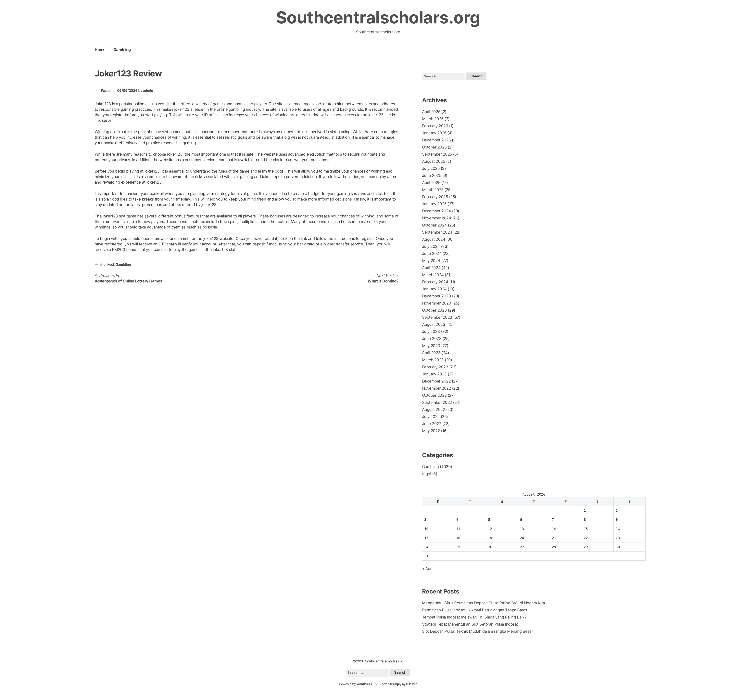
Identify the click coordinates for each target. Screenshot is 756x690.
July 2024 (431, 246)
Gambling (122, 49)
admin (148, 90)
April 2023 (431, 352)
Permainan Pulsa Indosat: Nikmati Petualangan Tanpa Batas (474, 610)
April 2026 (431, 111)
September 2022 (437, 402)
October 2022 (434, 395)
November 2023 (436, 303)
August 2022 (433, 409)
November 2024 (436, 218)
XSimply (395, 684)
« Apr (427, 568)
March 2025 (433, 189)
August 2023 (433, 324)
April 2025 (431, 182)
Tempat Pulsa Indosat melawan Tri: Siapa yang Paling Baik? (474, 617)
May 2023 (431, 345)
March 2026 (433, 118)
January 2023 (434, 374)
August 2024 (433, 239)
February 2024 (435, 282)
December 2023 (436, 296)
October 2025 (434, 147)
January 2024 (434, 289)
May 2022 (431, 430)
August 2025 (433, 161)
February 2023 (435, 367)
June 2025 (431, 175)
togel (426, 473)
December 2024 (436, 211)
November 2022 (436, 388)
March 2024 (433, 274)
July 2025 (431, 168)
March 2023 (433, 360)
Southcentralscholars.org (378, 17)
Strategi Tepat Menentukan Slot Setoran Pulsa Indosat (470, 624)
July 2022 (431, 416)
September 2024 (437, 232)
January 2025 (434, 204)
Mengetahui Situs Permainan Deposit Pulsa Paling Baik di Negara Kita (483, 603)
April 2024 (431, 267)
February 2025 (435, 196)
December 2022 (436, 381)
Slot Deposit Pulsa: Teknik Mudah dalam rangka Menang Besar (477, 631)
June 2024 (432, 253)
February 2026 (435, 126)
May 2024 (431, 260)
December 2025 (436, 140)
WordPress (364, 684)
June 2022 (431, 423)
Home (100, 49)
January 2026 (434, 133)
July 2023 (431, 331)
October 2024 (434, 225)
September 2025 (437, 154)
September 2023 (437, 317)
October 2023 (434, 310)
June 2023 (432, 338)
